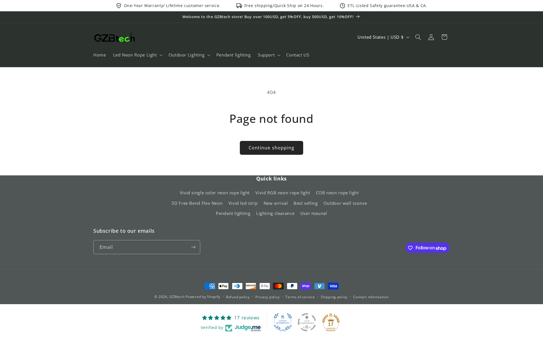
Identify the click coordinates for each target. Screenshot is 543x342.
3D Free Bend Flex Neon (197, 203)
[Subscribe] (193, 247)
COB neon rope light (337, 193)
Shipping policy (334, 297)
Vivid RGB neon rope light (282, 193)
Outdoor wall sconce (345, 203)
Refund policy (238, 297)
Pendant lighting (233, 213)
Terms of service (300, 297)
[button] (137, 55)
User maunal (313, 213)
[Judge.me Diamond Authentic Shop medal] (283, 322)
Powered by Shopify (203, 297)
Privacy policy (267, 297)
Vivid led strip (243, 203)
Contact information (371, 297)
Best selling (306, 203)
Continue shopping (271, 148)
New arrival (276, 203)
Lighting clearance (275, 213)
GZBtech (176, 297)
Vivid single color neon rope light (215, 193)
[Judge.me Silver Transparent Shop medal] (307, 322)
